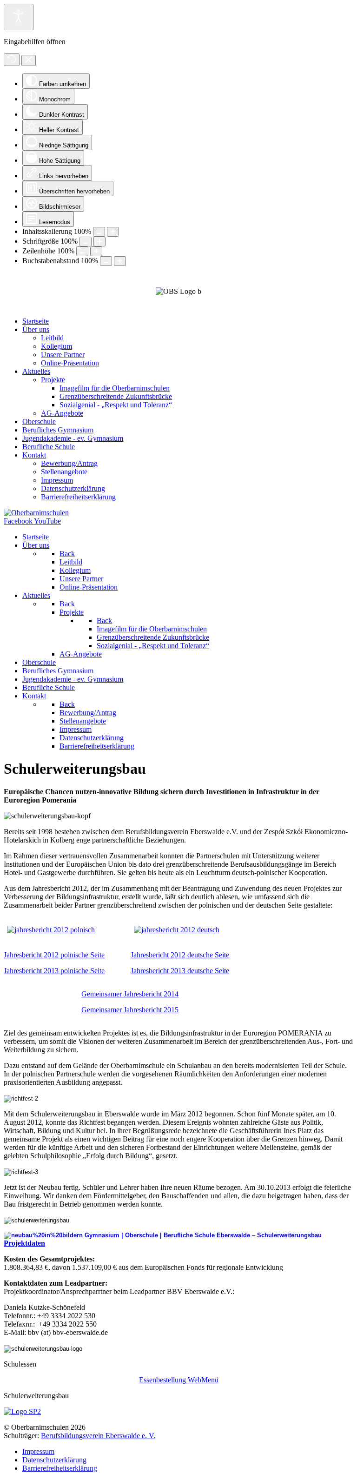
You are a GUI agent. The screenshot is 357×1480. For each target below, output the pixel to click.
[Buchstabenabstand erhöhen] (120, 261)
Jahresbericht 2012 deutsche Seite (180, 955)
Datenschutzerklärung (54, 1460)
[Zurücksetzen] (12, 59)
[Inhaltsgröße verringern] (99, 232)
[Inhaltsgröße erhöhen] (113, 232)
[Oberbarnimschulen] (36, 513)
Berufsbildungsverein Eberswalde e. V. (98, 1436)
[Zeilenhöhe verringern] (82, 251)
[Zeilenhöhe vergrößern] (96, 251)
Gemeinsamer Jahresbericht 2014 (129, 994)
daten (36, 1243)
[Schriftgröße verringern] (85, 241)
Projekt (15, 1243)
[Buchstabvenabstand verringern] (106, 261)
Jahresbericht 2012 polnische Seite (54, 955)
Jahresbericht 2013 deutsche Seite (180, 971)
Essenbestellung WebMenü (178, 1380)
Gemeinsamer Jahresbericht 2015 (129, 1010)
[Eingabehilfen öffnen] (18, 17)
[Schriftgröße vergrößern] (99, 241)
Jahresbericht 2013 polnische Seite (54, 971)
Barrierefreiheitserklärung (59, 1468)
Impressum (38, 1451)
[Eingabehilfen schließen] (28, 60)
